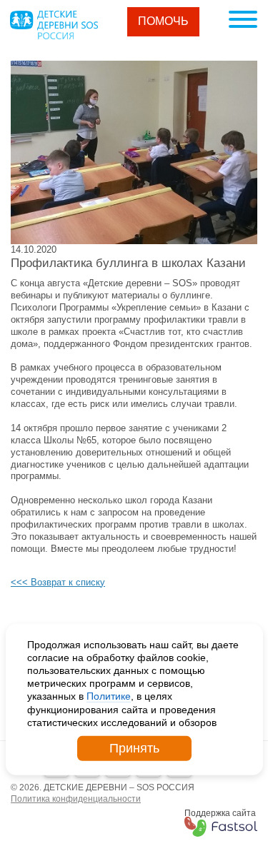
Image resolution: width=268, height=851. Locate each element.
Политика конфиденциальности (76, 799)
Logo (53, 25)
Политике (108, 696)
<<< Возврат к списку (58, 582)
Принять (134, 748)
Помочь (163, 21)
